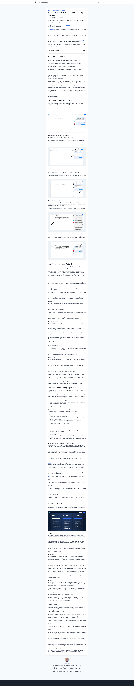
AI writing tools (51, 29)
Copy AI (49, 463)
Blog (98, 2)
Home (90, 2)
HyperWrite (68, 25)
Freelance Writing (61, 10)
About (94, 2)
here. (73, 489)
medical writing (81, 40)
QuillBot (49, 476)
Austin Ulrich (51, 17)
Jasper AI (83, 454)
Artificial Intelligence (52, 10)
